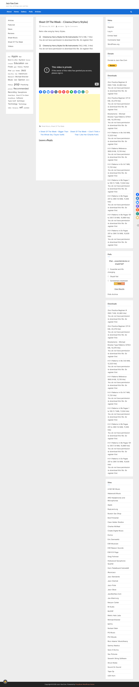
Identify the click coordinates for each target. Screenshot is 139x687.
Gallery (24, 12)
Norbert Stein (113, 628)
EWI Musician (113, 544)
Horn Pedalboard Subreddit (118, 568)
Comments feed (114, 40)
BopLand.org (113, 509)
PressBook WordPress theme (85, 684)
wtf (21, 107)
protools (10, 89)
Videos (10, 46)
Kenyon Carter (113, 602)
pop (17, 84)
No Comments (73, 26)
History (20, 67)
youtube (26, 108)
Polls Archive (113, 294)
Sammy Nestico (114, 646)
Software (19, 98)
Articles (38, 12)
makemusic (22, 74)
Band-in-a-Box (13, 60)
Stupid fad (114, 276)
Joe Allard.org (113, 598)
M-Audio (111, 607)
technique (20, 101)
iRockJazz (112, 572)
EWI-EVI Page (113, 552)
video (9, 108)
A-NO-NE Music (114, 489)
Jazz (23, 70)
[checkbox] (5, 682)
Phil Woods (112, 637)
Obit (15, 80)
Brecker (28, 60)
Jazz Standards (114, 577)
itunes (18, 70)
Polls (31, 12)
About (9, 12)
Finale (10, 67)
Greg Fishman (113, 557)
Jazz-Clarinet (113, 581)
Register (111, 27)
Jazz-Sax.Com (12, 3)
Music (10, 80)
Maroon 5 (11, 77)
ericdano (61, 26)
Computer (10, 63)
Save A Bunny (113, 650)
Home (16, 12)
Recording (12, 92)
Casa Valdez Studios (116, 522)
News (10, 29)
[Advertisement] (69, 108)
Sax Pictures (112, 654)
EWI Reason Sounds (116, 548)
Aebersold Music (114, 493)
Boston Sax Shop (114, 514)
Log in (110, 31)
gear (15, 67)
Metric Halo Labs (114, 615)
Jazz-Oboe (112, 590)
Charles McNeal (114, 526)
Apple (14, 56)
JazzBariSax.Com (114, 594)
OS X (27, 80)
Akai (9, 56)
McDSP (110, 611)
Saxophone (22, 92)
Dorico (110, 535)
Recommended (21, 88)
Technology (13, 104)
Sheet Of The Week (57, 126)
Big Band (22, 60)
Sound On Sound (114, 667)
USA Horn (111, 676)
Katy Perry (11, 74)
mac (16, 74)
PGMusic (10, 85)
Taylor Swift (12, 101)
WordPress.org (113, 44)
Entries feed (112, 36)
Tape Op (111, 671)
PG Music (111, 633)
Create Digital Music (115, 531)
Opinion (21, 80)
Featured (11, 25)
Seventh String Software (117, 658)
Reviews (11, 33)
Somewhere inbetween (119, 281)
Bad (20, 56)
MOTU (110, 624)
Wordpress (15, 108)
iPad (9, 71)
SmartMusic (11, 98)
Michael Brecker (21, 77)
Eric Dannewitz (113, 539)
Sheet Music (46, 126)
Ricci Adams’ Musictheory (118, 641)
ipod (13, 70)
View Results (119, 289)
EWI (26, 63)
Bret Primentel (113, 518)
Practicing (24, 85)
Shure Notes (112, 663)
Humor (26, 67)
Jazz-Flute (112, 585)
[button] (40, 91)
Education (19, 63)
